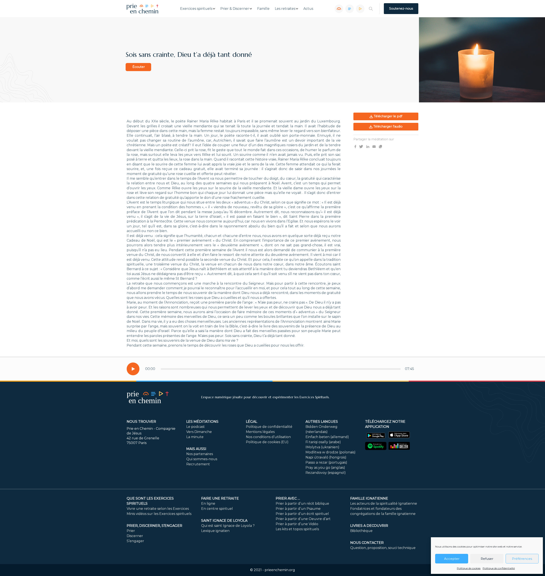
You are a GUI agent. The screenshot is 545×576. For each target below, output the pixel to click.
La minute (195, 437)
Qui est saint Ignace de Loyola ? (228, 526)
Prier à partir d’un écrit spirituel (302, 514)
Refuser (487, 559)
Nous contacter (367, 543)
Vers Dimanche (199, 432)
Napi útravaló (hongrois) (325, 457)
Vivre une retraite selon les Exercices (158, 509)
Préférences (522, 559)
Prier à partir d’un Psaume (298, 509)
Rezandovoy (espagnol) (325, 473)
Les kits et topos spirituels (297, 529)
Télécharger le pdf (387, 116)
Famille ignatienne (369, 498)
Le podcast (195, 427)
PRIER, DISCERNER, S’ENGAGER (154, 526)
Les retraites (285, 8)
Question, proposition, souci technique (383, 548)
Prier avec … (288, 498)
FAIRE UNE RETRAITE (220, 498)
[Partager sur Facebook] (355, 146)
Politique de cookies (468, 568)
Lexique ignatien (215, 531)
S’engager (135, 541)
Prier (131, 531)
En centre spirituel (217, 509)
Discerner (135, 536)
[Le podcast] (339, 8)
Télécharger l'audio (388, 126)
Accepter (451, 559)
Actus (308, 8)
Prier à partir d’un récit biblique (302, 503)
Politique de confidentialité (499, 568)
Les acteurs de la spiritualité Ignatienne (383, 503)
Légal (251, 422)
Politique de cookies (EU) (267, 442)
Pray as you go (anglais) (325, 468)
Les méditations (202, 422)
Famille (263, 8)
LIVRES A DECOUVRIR (369, 526)
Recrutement (198, 464)
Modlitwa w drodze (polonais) (330, 452)
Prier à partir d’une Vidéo (297, 524)
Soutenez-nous (401, 8)
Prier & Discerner (234, 8)
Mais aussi (196, 449)
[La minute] (360, 8)
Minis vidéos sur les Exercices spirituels (159, 514)
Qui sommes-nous (201, 459)
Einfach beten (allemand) (327, 437)
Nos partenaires (199, 454)
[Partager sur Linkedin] (367, 146)
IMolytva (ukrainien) (322, 447)
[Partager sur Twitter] (361, 146)
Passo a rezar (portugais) (326, 462)
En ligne (208, 503)
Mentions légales (260, 432)
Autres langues (321, 422)
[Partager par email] (374, 146)
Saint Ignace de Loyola (224, 521)
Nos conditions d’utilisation (268, 437)
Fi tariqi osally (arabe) (323, 442)
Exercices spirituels (196, 8)
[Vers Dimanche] (349, 8)
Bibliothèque (361, 531)
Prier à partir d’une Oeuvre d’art (303, 519)
